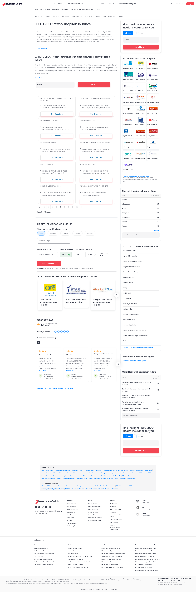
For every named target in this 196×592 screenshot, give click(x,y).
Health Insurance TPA (144, 473)
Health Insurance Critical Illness (141, 470)
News (111, 4)
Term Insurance (72, 515)
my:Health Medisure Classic (132, 261)
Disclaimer (113, 512)
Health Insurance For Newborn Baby (75, 479)
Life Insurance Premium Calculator (112, 567)
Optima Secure (128, 341)
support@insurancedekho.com (51, 511)
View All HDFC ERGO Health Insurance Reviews (55, 388)
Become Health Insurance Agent (134, 361)
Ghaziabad (126, 204)
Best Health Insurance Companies (78, 551)
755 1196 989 (42, 514)
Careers (112, 525)
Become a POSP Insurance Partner (145, 548)
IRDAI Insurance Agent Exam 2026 (145, 562)
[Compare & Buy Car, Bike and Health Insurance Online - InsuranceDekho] (12, 4)
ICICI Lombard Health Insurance (127, 486)
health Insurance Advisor (79, 473)
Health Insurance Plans (62, 470)
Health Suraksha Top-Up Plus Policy (135, 336)
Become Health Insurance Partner (145, 554)
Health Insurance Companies (99, 473)
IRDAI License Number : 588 (169, 581)
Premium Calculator (92, 16)
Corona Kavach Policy (130, 272)
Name (127, 40)
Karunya (115, 489)
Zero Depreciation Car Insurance (44, 554)
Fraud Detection (93, 509)
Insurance (58, 4)
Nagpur (124, 226)
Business (69, 520)
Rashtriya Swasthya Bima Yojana (52, 489)
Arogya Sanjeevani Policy (131, 267)
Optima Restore (128, 277)
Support (100, 4)
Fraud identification (116, 509)
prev (39, 207)
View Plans (139, 47)
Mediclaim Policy (77, 470)
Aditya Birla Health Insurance (105, 486)
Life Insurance (71, 512)
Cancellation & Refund (95, 517)
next (82, 207)
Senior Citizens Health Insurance (78, 567)
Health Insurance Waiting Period (125, 479)
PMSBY (67, 489)
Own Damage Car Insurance (43, 559)
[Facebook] (36, 507)
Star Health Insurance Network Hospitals (76, 300)
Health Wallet (127, 293)
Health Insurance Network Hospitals (101, 479)
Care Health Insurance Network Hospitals (48, 302)
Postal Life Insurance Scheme (110, 548)
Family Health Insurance (69, 476)
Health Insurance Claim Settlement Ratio (55, 473)
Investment (70, 517)
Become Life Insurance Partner (144, 556)
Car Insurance (71, 504)
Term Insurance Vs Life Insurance (111, 556)
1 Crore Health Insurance (93, 470)
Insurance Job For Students (143, 567)
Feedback (113, 506)
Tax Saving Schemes (73, 526)
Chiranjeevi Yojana (78, 489)
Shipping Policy (93, 512)
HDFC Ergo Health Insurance (84, 486)
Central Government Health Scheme (98, 489)
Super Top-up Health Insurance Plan (123, 473)
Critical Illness (77, 16)
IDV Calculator (38, 556)
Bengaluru (125, 213)
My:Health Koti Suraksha (131, 314)
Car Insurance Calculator (42, 551)
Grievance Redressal (94, 506)
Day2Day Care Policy (130, 304)
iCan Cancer (127, 298)
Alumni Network (114, 522)
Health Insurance (47, 470)
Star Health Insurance (48, 486)
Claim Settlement (109, 16)
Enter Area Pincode (46, 254)
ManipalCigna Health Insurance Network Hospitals (102, 302)
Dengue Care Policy (130, 325)
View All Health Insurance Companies (135, 176)
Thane (124, 222)
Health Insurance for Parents (111, 476)
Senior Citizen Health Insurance (89, 476)
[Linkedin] (46, 507)
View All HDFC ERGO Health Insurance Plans (137, 348)
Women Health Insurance (130, 476)
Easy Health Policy (129, 320)
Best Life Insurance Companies (111, 559)
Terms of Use (92, 515)
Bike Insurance (71, 506)
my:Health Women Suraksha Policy (135, 330)
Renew (91, 4)
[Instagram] (43, 507)
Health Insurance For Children (51, 479)
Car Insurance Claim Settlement (44, 562)
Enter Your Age (44, 241)
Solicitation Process (116, 519)
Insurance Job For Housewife (144, 565)
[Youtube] (39, 507)
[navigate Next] (116, 295)
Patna (124, 208)
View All (156, 230)
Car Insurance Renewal (41, 548)
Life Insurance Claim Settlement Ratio (113, 554)
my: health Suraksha (130, 256)
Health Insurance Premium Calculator (116, 470)
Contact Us (113, 504)
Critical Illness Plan (129, 251)
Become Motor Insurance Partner (145, 551)
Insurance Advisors (75, 4)
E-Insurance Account (95, 520)
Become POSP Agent (127, 4)
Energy (125, 288)
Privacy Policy (92, 504)
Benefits (56, 16)
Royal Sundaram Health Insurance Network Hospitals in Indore (134, 403)
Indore (124, 200)
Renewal (65, 16)
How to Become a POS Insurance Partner (147, 559)
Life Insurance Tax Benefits (109, 565)
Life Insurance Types (107, 551)
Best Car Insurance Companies (43, 565)
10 (77, 207)
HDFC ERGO (39, 16)
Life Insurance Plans (107, 562)
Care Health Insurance (65, 486)
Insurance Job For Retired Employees (146, 570)
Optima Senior (128, 283)
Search (94, 84)
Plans (48, 16)
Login (190, 4)
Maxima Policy (128, 309)
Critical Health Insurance (75, 559)
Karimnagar (126, 217)
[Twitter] (50, 507)
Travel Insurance (72, 523)
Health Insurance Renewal (50, 476)
